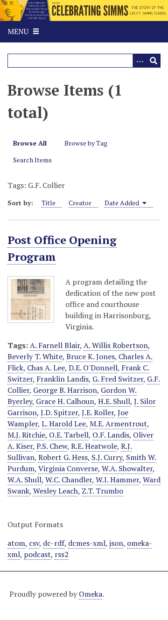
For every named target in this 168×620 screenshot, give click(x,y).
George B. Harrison (65, 390)
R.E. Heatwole (94, 446)
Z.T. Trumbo (102, 491)
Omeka (90, 594)
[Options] (140, 61)
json (116, 543)
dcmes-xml (86, 543)
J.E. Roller (98, 412)
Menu (17, 31)
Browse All (30, 143)
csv (34, 543)
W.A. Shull (24, 479)
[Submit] (154, 61)
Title (49, 202)
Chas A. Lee (46, 367)
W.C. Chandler (68, 479)
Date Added (122, 202)
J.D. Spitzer (59, 412)
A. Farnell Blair (55, 345)
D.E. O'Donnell (93, 367)
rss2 (62, 554)
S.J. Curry (106, 457)
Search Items (32, 159)
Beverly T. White (35, 356)
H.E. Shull (114, 401)
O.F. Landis (110, 435)
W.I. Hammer (117, 479)
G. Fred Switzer (117, 379)
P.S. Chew (51, 446)
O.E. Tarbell (69, 435)
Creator (80, 202)
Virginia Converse (68, 468)
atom (16, 543)
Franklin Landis (62, 379)
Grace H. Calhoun (65, 401)
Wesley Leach (55, 491)
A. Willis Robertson (116, 345)
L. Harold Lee (64, 423)
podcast (37, 554)
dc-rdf (53, 543)
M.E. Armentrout (118, 423)
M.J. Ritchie (26, 435)
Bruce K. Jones (90, 356)
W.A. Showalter (127, 468)
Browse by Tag (85, 143)
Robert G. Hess (63, 457)
